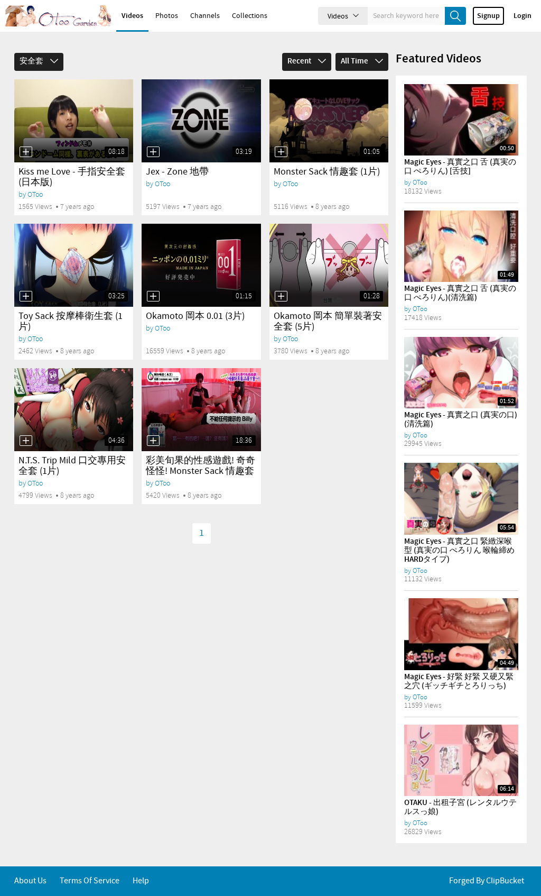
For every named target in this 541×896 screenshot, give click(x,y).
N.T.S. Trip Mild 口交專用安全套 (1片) (72, 466)
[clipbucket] (58, 15)
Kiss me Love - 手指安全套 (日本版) (71, 177)
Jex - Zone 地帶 (177, 172)
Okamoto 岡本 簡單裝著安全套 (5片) (328, 321)
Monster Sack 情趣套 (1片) (327, 172)
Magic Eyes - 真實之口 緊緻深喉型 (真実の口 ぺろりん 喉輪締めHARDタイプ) (459, 550)
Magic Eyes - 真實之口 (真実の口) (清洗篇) (460, 419)
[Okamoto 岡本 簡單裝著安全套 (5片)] (328, 265)
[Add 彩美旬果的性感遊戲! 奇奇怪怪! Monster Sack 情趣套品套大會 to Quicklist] (153, 440)
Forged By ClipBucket (486, 880)
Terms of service (89, 880)
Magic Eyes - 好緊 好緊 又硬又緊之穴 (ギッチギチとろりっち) (459, 681)
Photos (166, 16)
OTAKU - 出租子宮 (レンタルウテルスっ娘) (460, 807)
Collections (249, 16)
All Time (355, 61)
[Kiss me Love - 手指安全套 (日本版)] (73, 120)
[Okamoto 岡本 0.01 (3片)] (201, 265)
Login (522, 16)
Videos (132, 16)
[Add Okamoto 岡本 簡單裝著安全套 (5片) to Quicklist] (281, 296)
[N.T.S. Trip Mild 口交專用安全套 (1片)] (73, 409)
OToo (35, 194)
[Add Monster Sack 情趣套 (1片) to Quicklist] (281, 152)
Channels (205, 16)
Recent (300, 61)
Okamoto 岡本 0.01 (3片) (195, 316)
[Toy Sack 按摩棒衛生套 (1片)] (73, 265)
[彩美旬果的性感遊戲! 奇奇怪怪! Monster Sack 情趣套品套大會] (201, 409)
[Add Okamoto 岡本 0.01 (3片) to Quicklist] (153, 296)
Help (141, 880)
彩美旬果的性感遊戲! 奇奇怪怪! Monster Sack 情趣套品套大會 (200, 471)
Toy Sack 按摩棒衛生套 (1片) (70, 321)
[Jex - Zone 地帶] (201, 120)
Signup (488, 16)
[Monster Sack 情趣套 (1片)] (328, 120)
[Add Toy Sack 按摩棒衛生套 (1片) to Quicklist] (26, 296)
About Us (30, 880)
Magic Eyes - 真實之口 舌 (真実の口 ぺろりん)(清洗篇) (460, 293)
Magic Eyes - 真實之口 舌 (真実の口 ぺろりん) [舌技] (460, 167)
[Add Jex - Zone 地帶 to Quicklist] (153, 152)
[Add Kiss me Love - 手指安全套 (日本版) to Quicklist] (26, 152)
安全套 (32, 61)
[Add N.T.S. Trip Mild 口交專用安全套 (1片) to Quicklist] (26, 440)
